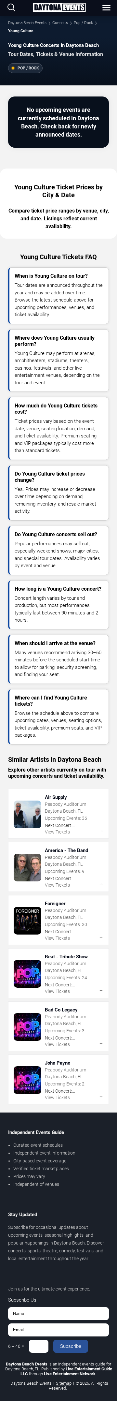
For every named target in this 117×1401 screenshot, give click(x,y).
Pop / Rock (83, 23)
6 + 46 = (16, 1346)
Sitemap (64, 1383)
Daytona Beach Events (27, 23)
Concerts (60, 23)
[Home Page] (59, 8)
